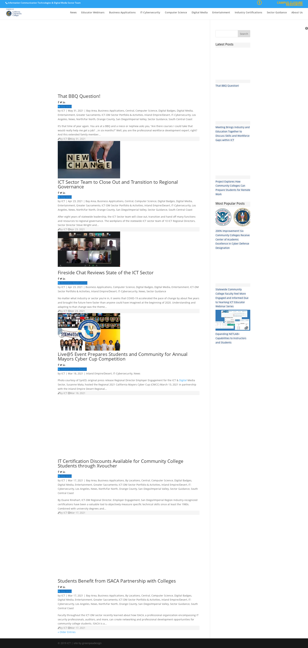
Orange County (106, 119)
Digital (183, 380)
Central (129, 110)
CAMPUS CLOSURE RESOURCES (290, 4)
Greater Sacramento (88, 115)
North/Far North (86, 119)
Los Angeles (82, 488)
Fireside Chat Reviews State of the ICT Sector (106, 272)
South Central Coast (180, 119)
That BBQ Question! (79, 96)
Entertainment (221, 12)
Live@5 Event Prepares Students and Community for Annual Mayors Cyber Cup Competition (123, 356)
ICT (63, 110)
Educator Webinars (92, 12)
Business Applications (122, 12)
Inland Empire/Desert (157, 115)
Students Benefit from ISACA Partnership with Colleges (117, 581)
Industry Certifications (248, 12)
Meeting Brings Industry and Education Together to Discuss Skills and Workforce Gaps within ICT (232, 133)
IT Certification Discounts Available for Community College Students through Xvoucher (120, 463)
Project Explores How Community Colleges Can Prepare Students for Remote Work (232, 188)
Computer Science (176, 12)
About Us (297, 12)
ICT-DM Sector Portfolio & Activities (122, 115)
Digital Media (200, 12)
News (73, 12)
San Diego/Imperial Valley (131, 119)
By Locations (132, 480)
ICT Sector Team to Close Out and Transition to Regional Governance (118, 184)
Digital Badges (167, 110)
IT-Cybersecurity (150, 12)
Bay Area (66, 106)
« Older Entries (67, 632)
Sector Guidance (277, 12)
